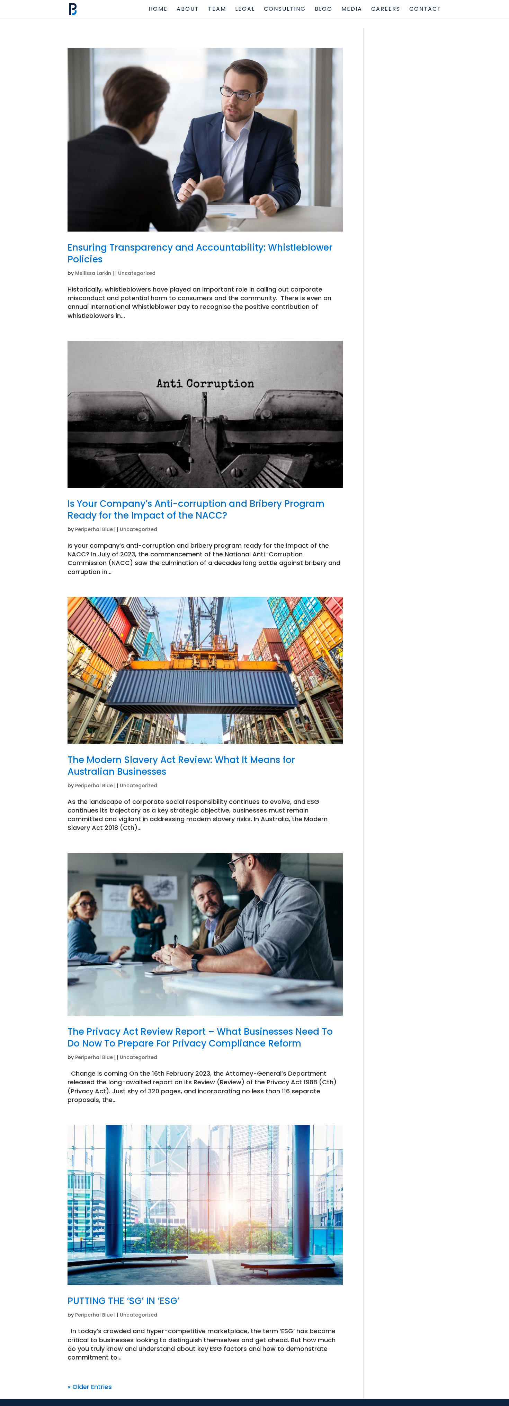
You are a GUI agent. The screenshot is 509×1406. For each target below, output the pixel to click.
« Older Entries (90, 1386)
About (188, 10)
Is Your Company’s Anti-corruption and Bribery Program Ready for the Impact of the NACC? (196, 509)
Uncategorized (136, 273)
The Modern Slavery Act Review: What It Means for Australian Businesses (181, 766)
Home (158, 10)
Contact (425, 10)
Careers (385, 10)
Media (351, 10)
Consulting (285, 10)
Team (217, 10)
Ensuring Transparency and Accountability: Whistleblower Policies (200, 253)
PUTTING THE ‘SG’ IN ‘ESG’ (123, 1301)
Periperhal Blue (94, 529)
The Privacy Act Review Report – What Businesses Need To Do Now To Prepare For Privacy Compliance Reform (200, 1037)
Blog (323, 10)
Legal (245, 10)
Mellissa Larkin (93, 273)
